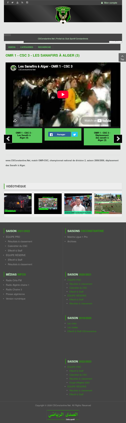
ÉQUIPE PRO (13, 236)
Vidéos (11, 47)
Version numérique (15, 298)
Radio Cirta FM (14, 280)
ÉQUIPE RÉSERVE (16, 255)
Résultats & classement (20, 241)
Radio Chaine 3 (14, 289)
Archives (71, 241)
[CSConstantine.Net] (63, 14)
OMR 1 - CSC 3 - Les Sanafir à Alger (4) (24, 135)
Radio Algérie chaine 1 (17, 284)
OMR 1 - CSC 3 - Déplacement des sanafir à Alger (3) (102, 136)
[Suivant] (118, 139)
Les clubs (72, 323)
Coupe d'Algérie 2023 (79, 382)
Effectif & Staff (15, 250)
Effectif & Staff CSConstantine (81, 331)
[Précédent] (8, 139)
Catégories (26, 47)
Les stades (72, 327)
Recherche (44, 47)
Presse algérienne (15, 294)
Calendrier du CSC (17, 246)
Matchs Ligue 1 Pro (77, 236)
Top (122, 59)
